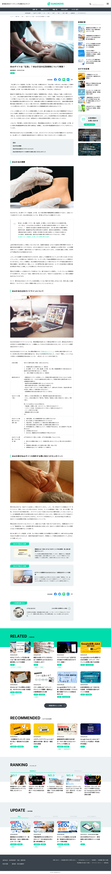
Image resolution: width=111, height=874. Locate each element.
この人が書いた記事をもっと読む (59, 608)
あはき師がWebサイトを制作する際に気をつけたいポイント (29, 152)
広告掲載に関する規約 (103, 860)
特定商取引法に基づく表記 (83, 862)
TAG (18, 860)
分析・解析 (65, 13)
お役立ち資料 (64, 9)
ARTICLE (5, 860)
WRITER (23, 860)
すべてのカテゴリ (82, 13)
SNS (59, 13)
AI (44, 13)
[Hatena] (68, 79)
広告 (12, 73)
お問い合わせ (56, 860)
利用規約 (94, 860)
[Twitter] (59, 79)
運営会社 (106, 862)
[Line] (63, 79)
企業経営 (73, 13)
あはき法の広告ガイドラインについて (23, 149)
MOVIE (14, 864)
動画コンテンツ (45, 9)
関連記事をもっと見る (55, 705)
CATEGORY (12, 860)
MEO (53, 13)
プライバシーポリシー (97, 862)
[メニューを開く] (108, 4)
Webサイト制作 (37, 13)
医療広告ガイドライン (48, 351)
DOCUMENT (20, 864)
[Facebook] (55, 79)
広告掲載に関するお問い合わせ (68, 860)
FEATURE (5, 864)
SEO (49, 13)
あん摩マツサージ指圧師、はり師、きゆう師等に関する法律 (33, 236)
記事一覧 (35, 9)
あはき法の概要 (17, 146)
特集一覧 (55, 9)
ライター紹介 (75, 9)
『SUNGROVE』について (83, 860)
